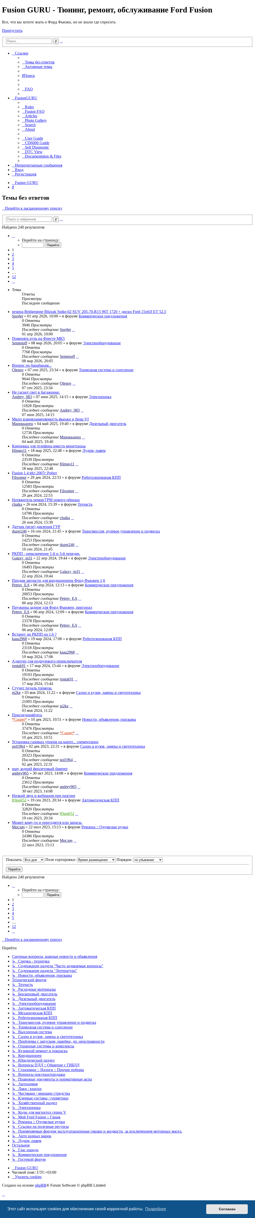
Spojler (17, 316)
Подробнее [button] (155, 1209)
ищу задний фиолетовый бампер (39, 769)
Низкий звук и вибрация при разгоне (43, 795)
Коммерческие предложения (103, 316)
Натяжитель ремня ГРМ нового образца (46, 500)
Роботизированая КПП (101, 477)
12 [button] (14, 277)
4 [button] (13, 263)
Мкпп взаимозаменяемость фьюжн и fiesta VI (50, 419)
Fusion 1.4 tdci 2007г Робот (34, 473)
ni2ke (16, 692)
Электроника (100, 397)
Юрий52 (19, 800)
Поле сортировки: (61, 859)
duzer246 (19, 531)
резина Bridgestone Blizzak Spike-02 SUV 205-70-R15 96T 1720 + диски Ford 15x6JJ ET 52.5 (89, 311)
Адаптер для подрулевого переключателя (47, 661)
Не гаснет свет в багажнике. (36, 392)
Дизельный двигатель (107, 424)
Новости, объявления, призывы (109, 719)
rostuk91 (19, 666)
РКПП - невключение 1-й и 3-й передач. (46, 553)
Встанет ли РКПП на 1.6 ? (34, 634)
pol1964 (18, 746)
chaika (17, 504)
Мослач (18, 827)
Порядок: (125, 859)
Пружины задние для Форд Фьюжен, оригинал (52, 607)
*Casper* (19, 719)
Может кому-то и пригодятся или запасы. (47, 822)
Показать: (14, 859)
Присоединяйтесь (27, 715)
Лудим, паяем (94, 450)
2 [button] (13, 254)
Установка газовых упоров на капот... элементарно (55, 742)
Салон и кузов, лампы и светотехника (108, 692)
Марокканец (22, 424)
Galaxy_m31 (22, 558)
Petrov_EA (20, 585)
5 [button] (13, 268)
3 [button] (13, 259)
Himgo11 (19, 450)
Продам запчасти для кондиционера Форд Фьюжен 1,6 (58, 580)
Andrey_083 (22, 397)
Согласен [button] (227, 1209)
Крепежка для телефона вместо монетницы (49, 446)
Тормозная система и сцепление (106, 370)
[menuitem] (38, 62)
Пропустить (12, 30)
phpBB (40, 1185)
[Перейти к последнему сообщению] (73, 329)
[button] (13, 236)
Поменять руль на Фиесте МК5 (38, 338)
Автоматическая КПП (100, 800)
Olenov (18, 370)
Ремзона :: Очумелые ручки (104, 827)
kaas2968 (19, 639)
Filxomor (19, 477)
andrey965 (20, 773)
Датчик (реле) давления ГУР (36, 527)
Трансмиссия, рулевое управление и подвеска (121, 531)
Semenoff (19, 343)
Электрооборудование (102, 343)
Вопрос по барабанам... (32, 365)
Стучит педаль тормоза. (32, 688)
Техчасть (85, 504)
